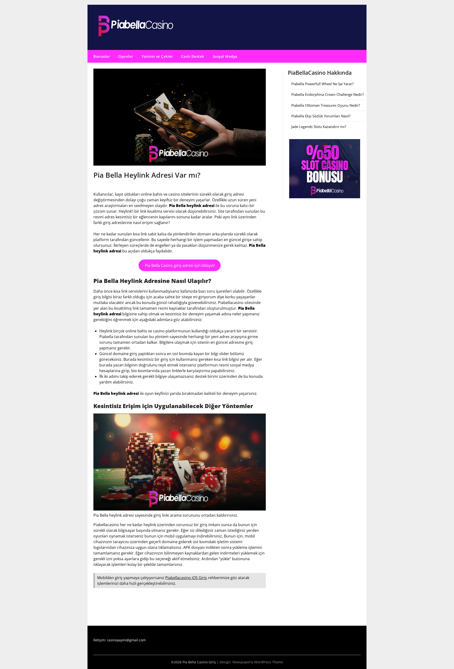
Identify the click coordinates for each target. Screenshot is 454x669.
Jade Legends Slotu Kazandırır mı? (318, 126)
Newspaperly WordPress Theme (257, 662)
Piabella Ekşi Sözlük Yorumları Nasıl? (320, 116)
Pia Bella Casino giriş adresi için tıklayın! (179, 265)
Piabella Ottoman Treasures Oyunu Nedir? (325, 105)
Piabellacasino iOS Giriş (186, 577)
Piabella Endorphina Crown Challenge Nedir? (327, 94)
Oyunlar (125, 56)
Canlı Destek (192, 56)
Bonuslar (101, 56)
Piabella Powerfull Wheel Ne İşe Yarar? (322, 83)
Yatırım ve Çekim (157, 56)
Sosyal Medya (225, 56)
